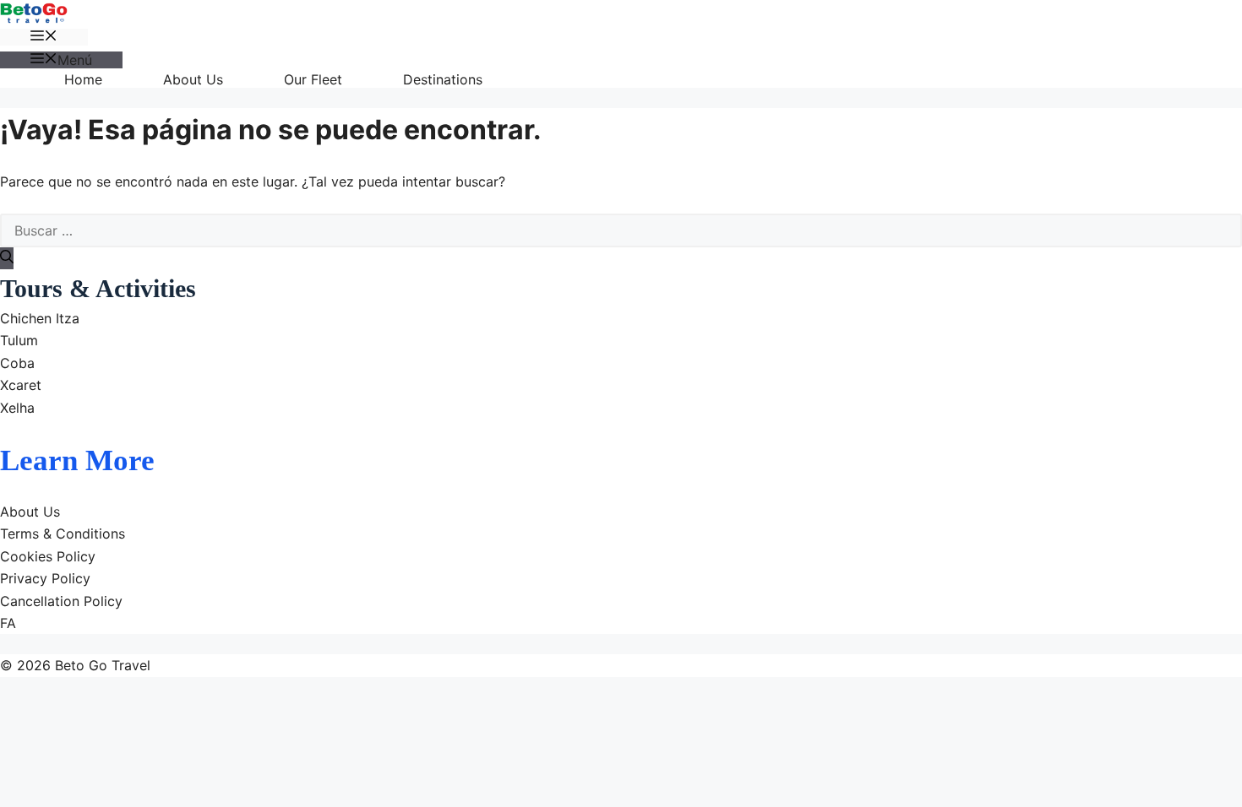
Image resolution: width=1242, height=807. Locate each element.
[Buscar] (7, 258)
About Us (193, 79)
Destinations (442, 79)
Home (83, 79)
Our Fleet (313, 79)
